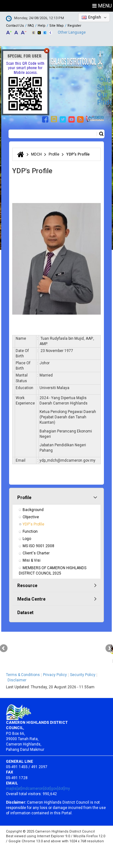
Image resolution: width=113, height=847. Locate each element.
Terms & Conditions (23, 675)
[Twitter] (63, 118)
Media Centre (31, 599)
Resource (27, 585)
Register (74, 26)
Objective (31, 517)
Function (30, 531)
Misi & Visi (31, 560)
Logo (27, 538)
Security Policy (82, 675)
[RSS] (81, 118)
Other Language (72, 32)
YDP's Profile (33, 524)
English (94, 17)
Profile (54, 154)
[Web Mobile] (55, 118)
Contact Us (15, 26)
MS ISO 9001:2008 (38, 546)
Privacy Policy (55, 675)
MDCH (36, 154)
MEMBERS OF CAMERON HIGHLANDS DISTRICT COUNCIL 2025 (53, 570)
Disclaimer (17, 680)
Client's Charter (36, 553)
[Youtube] (72, 118)
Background (33, 510)
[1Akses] (95, 118)
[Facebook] (46, 118)
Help (42, 26)
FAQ (31, 26)
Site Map (56, 26)
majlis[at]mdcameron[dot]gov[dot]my (38, 788)
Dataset (25, 612)
